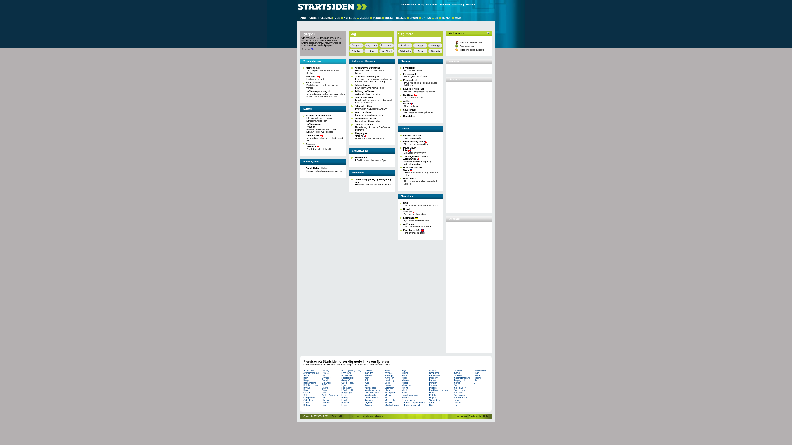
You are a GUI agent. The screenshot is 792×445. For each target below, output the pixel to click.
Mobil (404, 375)
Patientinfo (434, 375)
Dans (306, 402)
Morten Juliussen (374, 416)
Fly (312, 49)
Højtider (368, 370)
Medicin (388, 402)
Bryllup (306, 387)
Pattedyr (433, 378)
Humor (446, 17)
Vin (475, 380)
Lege (387, 383)
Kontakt (471, 4)
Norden (405, 397)
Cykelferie (308, 400)
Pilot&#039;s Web (412, 135)
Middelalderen (392, 405)
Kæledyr (389, 375)
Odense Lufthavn (364, 124)
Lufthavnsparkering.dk (318, 91)
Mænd (405, 387)
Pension (433, 383)
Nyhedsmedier (409, 400)
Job (337, 17)
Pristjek (433, 387)
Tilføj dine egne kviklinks (472, 50)
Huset (344, 405)
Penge (377, 17)
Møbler (405, 390)
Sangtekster (435, 400)
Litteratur (389, 387)
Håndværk (346, 387)
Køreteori (389, 378)
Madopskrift (391, 392)
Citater (306, 392)
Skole (457, 373)
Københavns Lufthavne (367, 68)
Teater (457, 400)
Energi (325, 387)
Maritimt (389, 395)
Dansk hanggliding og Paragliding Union (373, 180)
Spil (305, 395)
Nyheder (350, 17)
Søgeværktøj (460, 397)
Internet (368, 375)
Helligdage (346, 392)
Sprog (457, 383)
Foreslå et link (467, 46)
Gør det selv (347, 383)
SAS (405, 203)
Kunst (388, 370)
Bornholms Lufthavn (366, 118)
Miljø (404, 370)
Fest (324, 392)
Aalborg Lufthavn (364, 91)
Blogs (306, 380)
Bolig (389, 17)
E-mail (325, 380)
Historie (477, 378)
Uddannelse (480, 370)
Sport (414, 17)
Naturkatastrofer (410, 395)
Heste (344, 395)
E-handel (326, 383)
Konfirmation (371, 395)
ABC (303, 17)
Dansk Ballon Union (317, 168)
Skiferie (458, 375)
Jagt (367, 378)
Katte (367, 385)
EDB (324, 385)
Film (324, 397)
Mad (458, 17)
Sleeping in (361, 134)
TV (455, 405)
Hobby (344, 397)
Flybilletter (409, 68)
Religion (433, 395)
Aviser (306, 375)
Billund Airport (363, 85)
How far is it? (313, 82)
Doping (325, 370)
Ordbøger (434, 373)
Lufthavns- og (313, 125)
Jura (367, 383)
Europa (325, 390)
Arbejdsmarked (311, 373)
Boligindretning (310, 385)
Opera (432, 370)
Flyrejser (326, 400)
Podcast (433, 385)
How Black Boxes (412, 168)
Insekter (369, 373)
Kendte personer (373, 390)
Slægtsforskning (462, 378)
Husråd (345, 402)
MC (386, 397)
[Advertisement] (463, 146)
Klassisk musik (372, 392)
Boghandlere (309, 383)
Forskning (346, 373)
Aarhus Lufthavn (364, 97)
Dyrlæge (326, 378)
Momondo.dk (313, 68)
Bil (436, 17)
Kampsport (370, 387)
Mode (404, 378)
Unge (476, 373)
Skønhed (458, 370)
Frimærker (346, 375)
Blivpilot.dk (361, 157)
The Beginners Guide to (416, 157)
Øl (475, 383)
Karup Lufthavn (363, 112)
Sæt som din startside (471, 42)
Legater (388, 385)
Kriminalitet (370, 400)
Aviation (311, 145)
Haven (344, 385)
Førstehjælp (347, 378)
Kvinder (388, 373)
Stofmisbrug (460, 390)
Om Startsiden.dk (451, 4)
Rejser (401, 17)
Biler (305, 378)
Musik (405, 383)
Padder (432, 380)
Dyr (324, 375)
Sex (431, 405)
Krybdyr (369, 402)
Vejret (364, 17)
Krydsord (369, 405)
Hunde (344, 400)
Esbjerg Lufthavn (364, 106)
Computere (309, 397)
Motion (405, 373)
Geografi (345, 380)
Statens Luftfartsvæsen (318, 115)
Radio (432, 392)
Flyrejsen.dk (409, 74)
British (407, 210)
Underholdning (320, 17)
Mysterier (406, 385)
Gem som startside (411, 4)
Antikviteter (309, 370)
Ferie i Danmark (330, 395)
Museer (405, 380)
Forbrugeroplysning (351, 370)
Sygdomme (460, 395)
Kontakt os (461, 416)
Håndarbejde (347, 390)
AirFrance (408, 224)
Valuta (477, 375)
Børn (305, 390)
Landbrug (389, 380)
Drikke (325, 373)
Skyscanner (409, 110)
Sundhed (458, 392)
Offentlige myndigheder (413, 402)
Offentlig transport (411, 405)
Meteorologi (390, 400)
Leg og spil (459, 380)
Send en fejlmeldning (479, 416)
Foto (324, 405)
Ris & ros (431, 4)
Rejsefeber (409, 116)
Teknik (457, 402)
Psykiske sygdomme (439, 390)
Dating (426, 17)
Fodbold (326, 402)
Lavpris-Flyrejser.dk (413, 89)
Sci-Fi (432, 402)
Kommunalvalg (372, 397)
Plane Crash (409, 148)
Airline (406, 102)
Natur (404, 392)
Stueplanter (460, 387)
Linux (387, 390)
